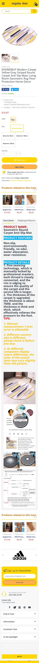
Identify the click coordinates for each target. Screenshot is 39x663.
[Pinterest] (24, 607)
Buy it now (19, 167)
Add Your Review (7, 85)
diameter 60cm (17, 128)
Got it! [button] (19, 656)
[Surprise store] (19, 3)
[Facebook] (9, 607)
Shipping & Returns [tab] (26, 220)
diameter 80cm (8, 136)
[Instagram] (19, 607)
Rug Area (31, 107)
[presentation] (34, 189)
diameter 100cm (22, 136)
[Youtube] (29, 607)
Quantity (4, 151)
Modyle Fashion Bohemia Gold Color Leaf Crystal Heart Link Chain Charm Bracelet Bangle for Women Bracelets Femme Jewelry (31, 210)
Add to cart (21, 160)
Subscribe (19, 582)
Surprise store (6, 67)
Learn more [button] (6, 651)
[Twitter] (14, 607)
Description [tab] (8, 220)
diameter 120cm (8, 143)
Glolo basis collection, (20, 107)
